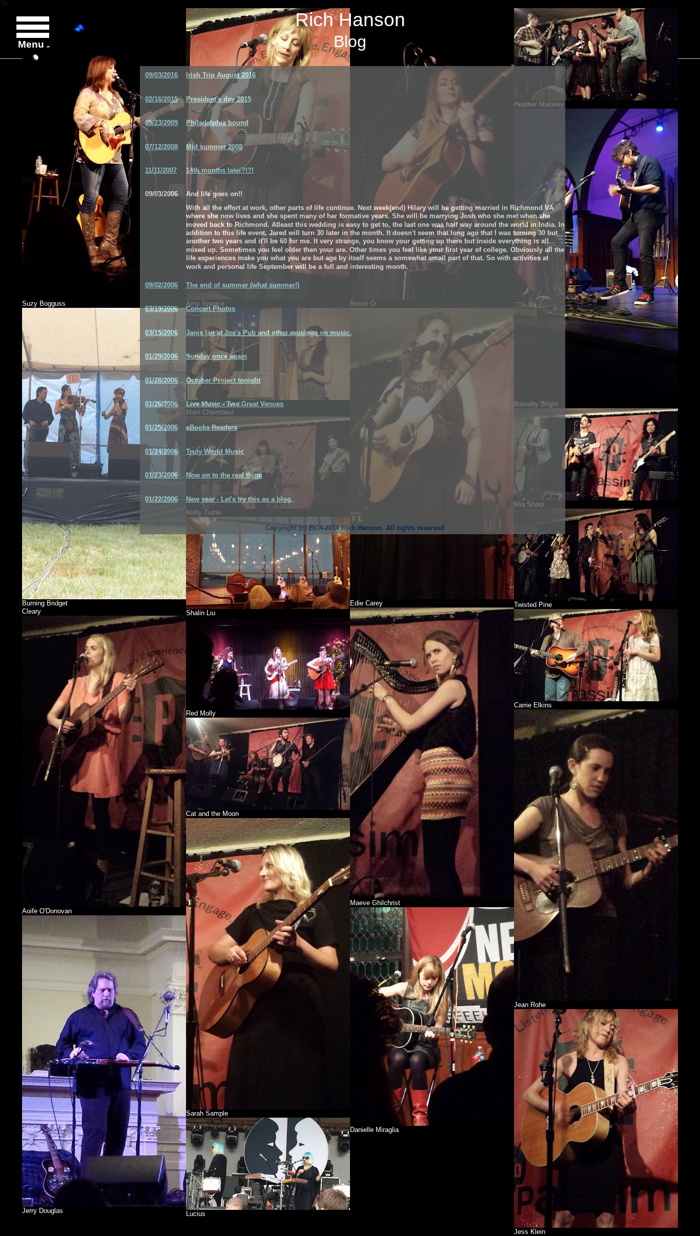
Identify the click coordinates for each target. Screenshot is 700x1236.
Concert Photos (210, 308)
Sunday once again (216, 356)
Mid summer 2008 (214, 147)
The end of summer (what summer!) (242, 285)
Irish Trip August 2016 (221, 75)
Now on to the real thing (224, 475)
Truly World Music (215, 451)
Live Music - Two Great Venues (234, 404)
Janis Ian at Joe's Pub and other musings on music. (269, 333)
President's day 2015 (218, 99)
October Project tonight (223, 380)
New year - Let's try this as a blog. (239, 499)
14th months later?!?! (220, 170)
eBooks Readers (211, 427)
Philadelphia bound (217, 123)
